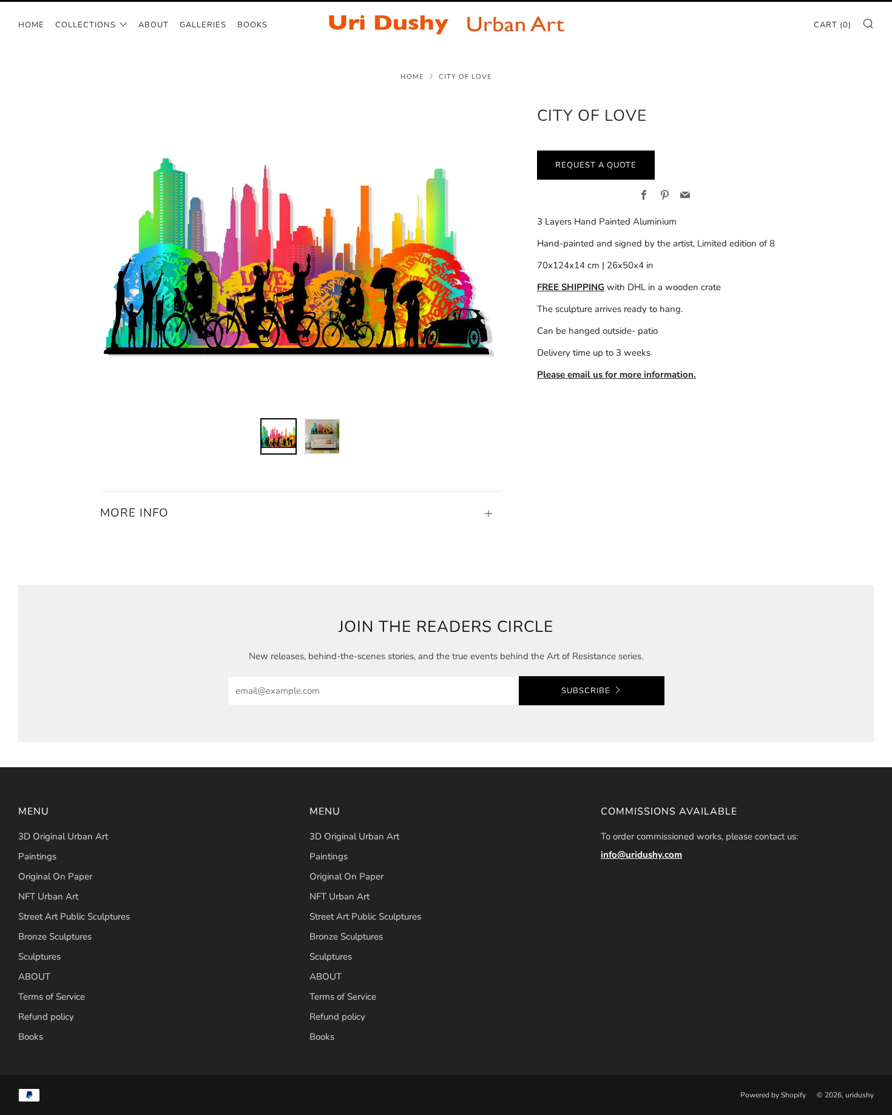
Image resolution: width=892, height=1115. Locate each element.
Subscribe (585, 690)
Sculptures (39, 957)
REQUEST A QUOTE (596, 165)
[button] (278, 436)
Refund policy (46, 1017)
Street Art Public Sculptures (74, 916)
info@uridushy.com (641, 855)
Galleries (203, 24)
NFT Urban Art (48, 896)
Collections (85, 24)
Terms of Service (51, 997)
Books (252, 24)
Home (31, 24)
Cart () (832, 24)
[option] (300, 253)
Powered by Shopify (773, 1095)
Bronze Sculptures (55, 936)
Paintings (37, 856)
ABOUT (153, 24)
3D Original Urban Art (63, 836)
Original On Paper (55, 876)
